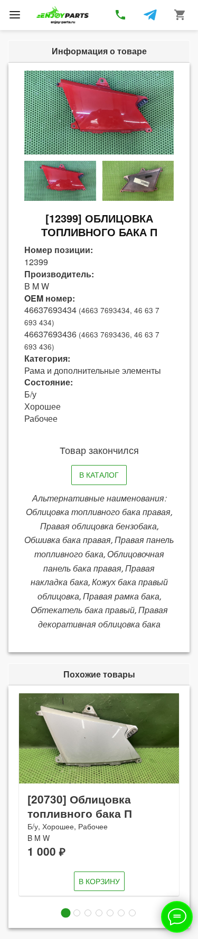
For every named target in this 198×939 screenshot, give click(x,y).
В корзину (99, 881)
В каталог (99, 474)
